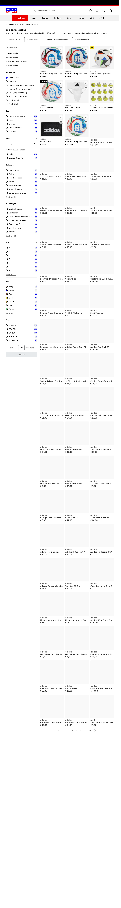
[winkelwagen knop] (110, 11)
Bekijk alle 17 (10, 313)
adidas (22, 24)
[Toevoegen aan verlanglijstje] (60, 48)
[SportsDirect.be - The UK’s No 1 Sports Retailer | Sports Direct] (11, 10)
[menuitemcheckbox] (21, 116)
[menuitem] (20, 18)
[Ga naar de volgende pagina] (95, 730)
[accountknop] (97, 11)
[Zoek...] (35, 10)
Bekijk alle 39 (11, 197)
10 (90, 730)
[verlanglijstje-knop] (103, 11)
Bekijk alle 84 (11, 236)
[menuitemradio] (21, 78)
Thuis (16, 24)
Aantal (22, 150)
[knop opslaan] (90, 11)
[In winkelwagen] (60, 54)
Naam (15, 150)
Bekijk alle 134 (11, 275)
